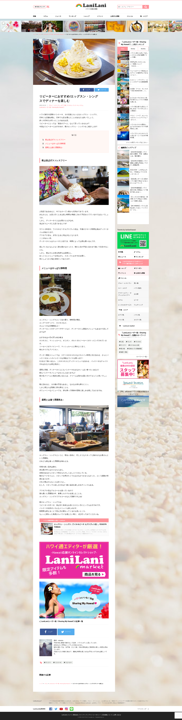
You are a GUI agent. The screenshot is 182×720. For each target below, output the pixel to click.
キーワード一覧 (141, 356)
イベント (100, 16)
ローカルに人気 (134, 345)
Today (122, 49)
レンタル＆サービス (124, 305)
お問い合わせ (117, 715)
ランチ (129, 341)
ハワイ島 (137, 315)
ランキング (72, 16)
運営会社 (75, 715)
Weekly (133, 49)
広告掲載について (107, 715)
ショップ (87, 16)
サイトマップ (83, 715)
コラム (45, 16)
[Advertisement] (133, 218)
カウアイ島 (137, 320)
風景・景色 (124, 352)
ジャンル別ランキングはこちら (136, 142)
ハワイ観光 (137, 288)
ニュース (58, 16)
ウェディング (138, 305)
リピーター (69, 662)
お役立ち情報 (114, 16)
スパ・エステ (122, 288)
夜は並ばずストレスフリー (54, 140)
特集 (34, 16)
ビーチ (136, 300)
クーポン (139, 268)
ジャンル (130, 16)
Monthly (143, 49)
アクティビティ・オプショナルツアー (124, 294)
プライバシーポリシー (94, 715)
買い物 (136, 283)
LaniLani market (129, 326)
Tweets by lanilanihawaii (126, 230)
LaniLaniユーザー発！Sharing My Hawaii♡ (53, 34)
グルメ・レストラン (54, 105)
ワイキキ (69, 105)
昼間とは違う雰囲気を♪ (53, 147)
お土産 (136, 294)
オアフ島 (63, 105)
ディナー (48, 662)
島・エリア (144, 16)
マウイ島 (121, 320)
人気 (122, 341)
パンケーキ (75, 105)
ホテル (120, 300)
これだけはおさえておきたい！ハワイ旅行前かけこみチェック (132, 262)
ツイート (103, 90)
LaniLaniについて (67, 715)
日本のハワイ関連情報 (135, 348)
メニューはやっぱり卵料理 (54, 143)
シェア (88, 90)
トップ (34, 34)
